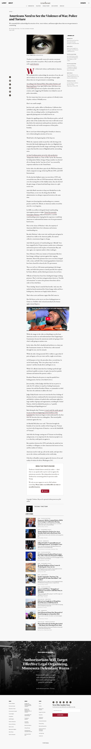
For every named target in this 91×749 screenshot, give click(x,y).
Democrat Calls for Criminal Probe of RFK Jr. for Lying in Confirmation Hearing (50, 521)
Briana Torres (41, 630)
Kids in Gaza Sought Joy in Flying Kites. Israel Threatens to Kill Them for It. (72, 50)
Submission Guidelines (41, 718)
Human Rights (44, 574)
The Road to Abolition (27, 719)
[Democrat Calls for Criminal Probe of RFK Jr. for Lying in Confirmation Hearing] (31, 522)
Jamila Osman (41, 618)
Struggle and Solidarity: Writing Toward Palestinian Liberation (28, 705)
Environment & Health (46, 529)
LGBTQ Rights (11, 719)
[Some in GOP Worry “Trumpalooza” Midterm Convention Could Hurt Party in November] (31, 591)
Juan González (48, 549)
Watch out (32, 55)
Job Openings (41, 733)
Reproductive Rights (50, 621)
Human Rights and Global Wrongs (28, 715)
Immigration (31, 6)
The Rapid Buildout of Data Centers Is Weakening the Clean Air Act (49, 566)
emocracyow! (54, 549)
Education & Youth (12, 708)
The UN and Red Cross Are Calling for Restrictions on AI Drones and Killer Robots (73, 76)
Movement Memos (28, 725)
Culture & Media (12, 703)
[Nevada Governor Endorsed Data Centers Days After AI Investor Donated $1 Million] (31, 556)
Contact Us (41, 736)
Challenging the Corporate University (28, 731)
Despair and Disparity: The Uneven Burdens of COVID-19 (28, 710)
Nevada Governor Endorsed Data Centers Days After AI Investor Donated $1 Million (50, 555)
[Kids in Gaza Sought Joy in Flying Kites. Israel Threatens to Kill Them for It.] (31, 603)
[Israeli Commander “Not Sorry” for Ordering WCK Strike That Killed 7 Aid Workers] (31, 578)
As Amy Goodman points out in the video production (42, 155)
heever (47, 560)
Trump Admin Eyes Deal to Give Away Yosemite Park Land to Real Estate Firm (49, 532)
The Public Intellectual (27, 722)
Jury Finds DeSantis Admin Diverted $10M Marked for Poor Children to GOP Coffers (72, 58)
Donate (83, 3)
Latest (4, 3)
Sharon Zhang (41, 526)
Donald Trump (46, 6)
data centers (54, 6)
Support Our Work (42, 712)
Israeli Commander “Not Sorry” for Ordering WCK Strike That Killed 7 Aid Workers (49, 578)
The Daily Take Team (15, 28)
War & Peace (48, 599)
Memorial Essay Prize (42, 726)
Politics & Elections (45, 518)
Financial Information (42, 721)
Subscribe (41, 714)
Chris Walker (41, 538)
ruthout (46, 526)
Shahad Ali (41, 607)
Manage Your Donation (41, 709)
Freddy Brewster (42, 560)
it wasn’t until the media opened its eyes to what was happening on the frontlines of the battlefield (45, 412)
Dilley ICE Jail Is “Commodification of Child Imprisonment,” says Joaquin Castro (50, 543)
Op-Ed (10, 11)
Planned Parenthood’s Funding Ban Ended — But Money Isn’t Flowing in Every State (50, 624)
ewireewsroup (48, 630)
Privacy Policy (41, 723)
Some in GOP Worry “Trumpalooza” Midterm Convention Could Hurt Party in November (72, 68)
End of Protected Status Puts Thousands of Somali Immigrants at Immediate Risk (73, 42)
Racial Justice (11, 726)
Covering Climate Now (28, 735)
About (10, 3)
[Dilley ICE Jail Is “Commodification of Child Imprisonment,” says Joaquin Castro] (31, 545)
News (39, 518)
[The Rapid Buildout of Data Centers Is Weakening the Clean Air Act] (31, 567)
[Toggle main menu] (88, 3)
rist (45, 571)
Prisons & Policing (12, 724)
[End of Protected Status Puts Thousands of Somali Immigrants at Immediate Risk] (31, 614)
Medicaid (62, 6)
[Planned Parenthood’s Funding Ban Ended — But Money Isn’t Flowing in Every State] (31, 625)
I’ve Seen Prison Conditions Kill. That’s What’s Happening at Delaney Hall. (72, 84)
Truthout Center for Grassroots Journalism (42, 729)
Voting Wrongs (27, 728)
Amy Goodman (41, 549)
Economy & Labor (12, 706)
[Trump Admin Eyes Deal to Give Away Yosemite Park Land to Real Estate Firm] (31, 533)
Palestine (38, 6)
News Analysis (41, 599)
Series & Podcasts (12, 734)
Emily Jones (41, 571)
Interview (40, 541)
